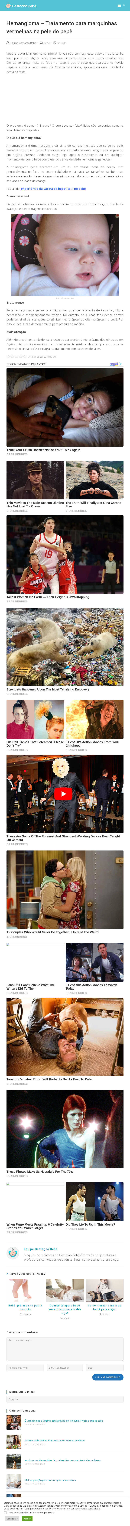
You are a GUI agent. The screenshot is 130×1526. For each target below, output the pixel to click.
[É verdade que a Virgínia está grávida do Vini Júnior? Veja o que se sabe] (13, 1422)
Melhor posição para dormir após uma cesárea (50, 1480)
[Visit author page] (12, 1253)
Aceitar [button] (27, 1518)
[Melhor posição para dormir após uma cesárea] (13, 1481)
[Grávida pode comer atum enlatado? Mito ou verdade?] (13, 1442)
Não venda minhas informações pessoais (31, 1512)
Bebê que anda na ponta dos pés (25, 1307)
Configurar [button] (12, 1518)
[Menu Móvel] (119, 5)
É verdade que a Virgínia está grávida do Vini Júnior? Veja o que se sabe (64, 1420)
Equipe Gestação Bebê (23, 42)
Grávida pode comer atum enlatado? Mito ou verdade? (55, 1440)
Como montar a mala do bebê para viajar (104, 1307)
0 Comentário (39, 1424)
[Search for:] (123, 5)
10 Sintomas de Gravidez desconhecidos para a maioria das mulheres (63, 1460)
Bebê (47, 42)
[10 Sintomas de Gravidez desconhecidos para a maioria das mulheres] (13, 1461)
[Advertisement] (65, 99)
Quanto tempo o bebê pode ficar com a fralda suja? (65, 1309)
